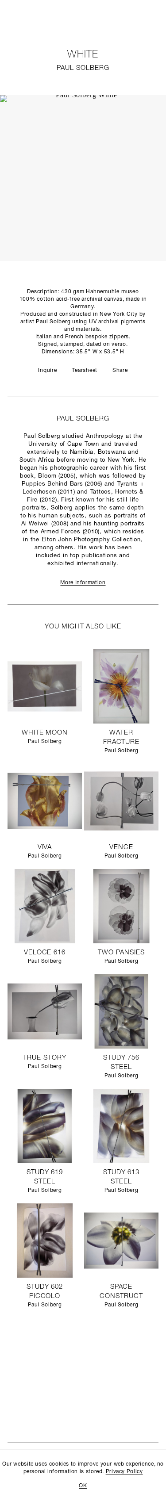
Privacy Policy (124, 1471)
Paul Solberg (83, 68)
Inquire (47, 370)
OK (83, 1486)
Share (120, 370)
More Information (82, 583)
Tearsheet (84, 370)
